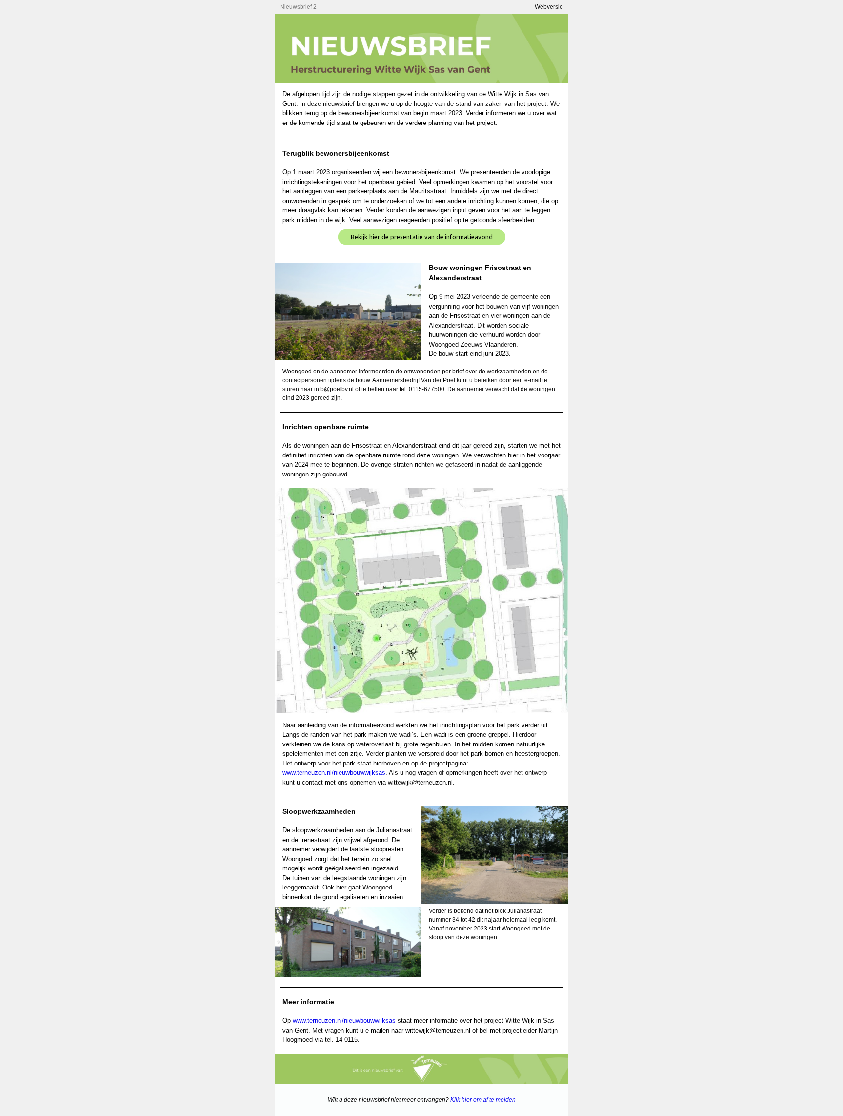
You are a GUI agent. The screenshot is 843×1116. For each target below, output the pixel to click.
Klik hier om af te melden (483, 1099)
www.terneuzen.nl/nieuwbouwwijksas (333, 772)
